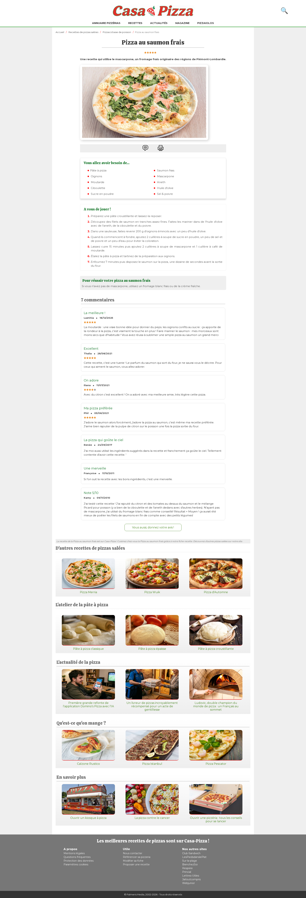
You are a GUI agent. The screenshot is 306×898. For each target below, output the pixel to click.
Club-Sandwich (191, 853)
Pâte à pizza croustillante (216, 648)
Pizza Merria (88, 592)
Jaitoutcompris (191, 879)
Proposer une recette (136, 864)
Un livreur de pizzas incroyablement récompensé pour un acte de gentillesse (152, 706)
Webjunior (188, 883)
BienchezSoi (190, 864)
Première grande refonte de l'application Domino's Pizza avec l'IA (88, 704)
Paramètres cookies (76, 864)
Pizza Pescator (216, 763)
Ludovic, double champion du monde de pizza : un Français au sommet (216, 706)
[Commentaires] (145, 148)
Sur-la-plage (189, 860)
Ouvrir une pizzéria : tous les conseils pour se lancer (216, 819)
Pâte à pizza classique (88, 648)
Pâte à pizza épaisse (152, 648)
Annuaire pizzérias (106, 23)
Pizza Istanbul (152, 763)
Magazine (182, 23)
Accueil (60, 32)
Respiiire (187, 868)
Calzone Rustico (88, 763)
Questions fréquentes (77, 857)
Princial (186, 872)
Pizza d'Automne (216, 592)
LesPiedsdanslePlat (194, 857)
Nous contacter (132, 853)
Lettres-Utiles (190, 875)
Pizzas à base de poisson (117, 32)
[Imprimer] (160, 148)
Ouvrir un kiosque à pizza (88, 818)
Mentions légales (74, 853)
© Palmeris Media (134, 894)
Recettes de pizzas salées (83, 32)
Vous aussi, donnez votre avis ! (153, 527)
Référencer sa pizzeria (136, 857)
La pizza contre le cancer (152, 818)
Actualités (159, 23)
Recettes (135, 23)
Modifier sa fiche (133, 860)
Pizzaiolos (205, 23)
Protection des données (79, 860)
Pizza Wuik (152, 592)
